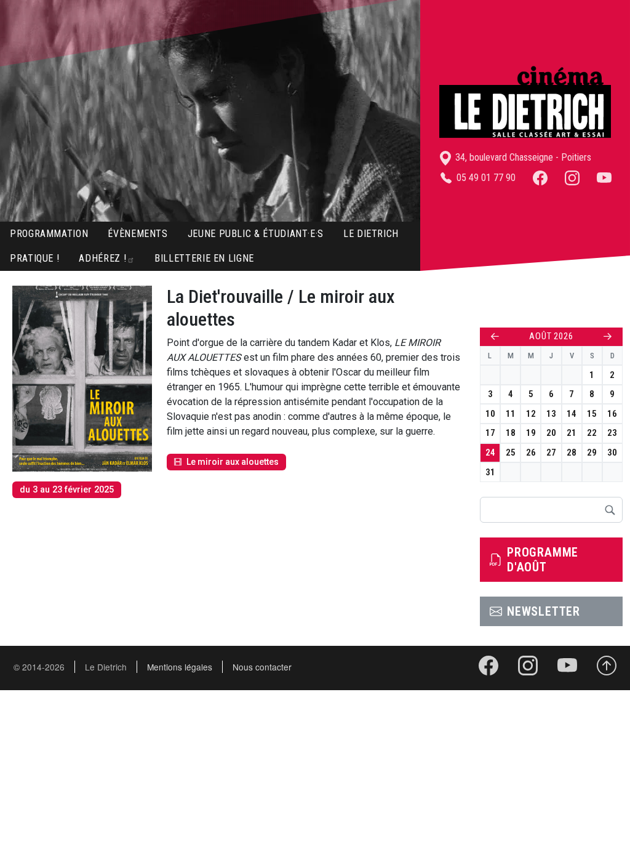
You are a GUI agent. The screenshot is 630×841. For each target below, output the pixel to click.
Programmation (49, 233)
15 (592, 413)
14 (571, 413)
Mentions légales (179, 667)
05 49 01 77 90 (485, 177)
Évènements (137, 233)
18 (511, 432)
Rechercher (609, 509)
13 (551, 413)
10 (490, 413)
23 (612, 432)
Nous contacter (262, 667)
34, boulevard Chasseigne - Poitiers (522, 157)
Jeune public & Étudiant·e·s (256, 233)
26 (531, 452)
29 (592, 452)
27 (551, 452)
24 (490, 452)
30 (612, 452)
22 (592, 432)
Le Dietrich (371, 233)
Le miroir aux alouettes (232, 462)
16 (612, 413)
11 (511, 413)
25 (511, 452)
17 (490, 432)
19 (531, 432)
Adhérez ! (102, 258)
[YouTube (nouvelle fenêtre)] (604, 177)
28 (571, 452)
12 (531, 413)
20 (551, 432)
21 (571, 432)
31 (490, 472)
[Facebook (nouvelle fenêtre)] (540, 177)
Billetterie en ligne (204, 258)
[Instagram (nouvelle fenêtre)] (572, 177)
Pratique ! (34, 258)
